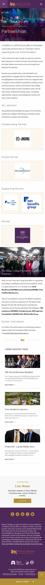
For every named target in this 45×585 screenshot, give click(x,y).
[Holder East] (22, 171)
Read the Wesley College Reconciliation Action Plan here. (22, 544)
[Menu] (4, 4)
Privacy (21, 574)
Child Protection (30, 574)
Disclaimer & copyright (10, 574)
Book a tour (22, 582)
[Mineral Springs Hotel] (22, 235)
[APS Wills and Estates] (10, 202)
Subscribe (22, 501)
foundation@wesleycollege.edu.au (15, 333)
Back (7, 12)
